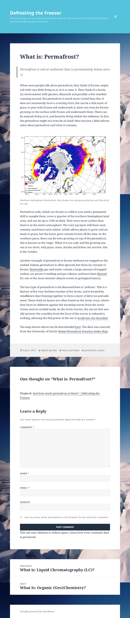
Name (24, 473)
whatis (101, 350)
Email (24, 487)
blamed (102, 274)
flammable (36, 269)
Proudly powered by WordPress (37, 611)
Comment (27, 427)
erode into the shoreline (93, 318)
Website (25, 502)
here (78, 327)
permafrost (90, 350)
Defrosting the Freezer (35, 13)
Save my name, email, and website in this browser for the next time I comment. (66, 517)
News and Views (70, 350)
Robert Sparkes (49, 350)
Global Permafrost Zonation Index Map (83, 331)
